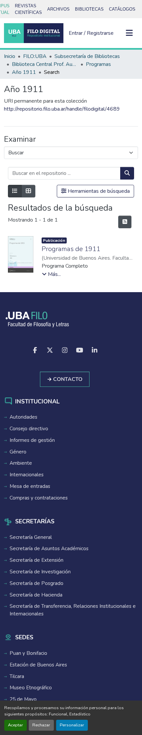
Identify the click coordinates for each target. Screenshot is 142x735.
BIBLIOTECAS (89, 9)
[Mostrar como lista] (15, 191)
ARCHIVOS (58, 9)
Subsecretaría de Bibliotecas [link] (87, 56)
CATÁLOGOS (122, 9)
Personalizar (72, 725)
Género (18, 451)
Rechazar (41, 725)
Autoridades (23, 417)
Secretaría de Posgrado (36, 583)
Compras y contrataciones (39, 498)
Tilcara (17, 676)
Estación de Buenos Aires (38, 664)
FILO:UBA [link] (35, 56)
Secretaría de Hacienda (36, 595)
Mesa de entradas (30, 486)
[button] (33, 33)
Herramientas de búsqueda (98, 191)
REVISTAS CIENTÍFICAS (28, 9)
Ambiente (21, 463)
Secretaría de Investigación (40, 571)
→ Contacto (65, 379)
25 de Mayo (23, 699)
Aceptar (15, 725)
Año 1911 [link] (24, 72)
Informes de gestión (32, 440)
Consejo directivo (29, 428)
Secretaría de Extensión (36, 560)
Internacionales (27, 474)
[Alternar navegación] (129, 33)
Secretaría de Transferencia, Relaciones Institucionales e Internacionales (73, 610)
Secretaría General (31, 537)
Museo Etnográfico (31, 687)
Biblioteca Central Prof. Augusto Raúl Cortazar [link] (45, 64)
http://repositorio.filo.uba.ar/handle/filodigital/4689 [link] (62, 109)
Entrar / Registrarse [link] (91, 33)
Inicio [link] (9, 56)
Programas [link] (98, 64)
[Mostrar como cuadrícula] (28, 191)
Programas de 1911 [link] (71, 248)
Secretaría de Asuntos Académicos (49, 548)
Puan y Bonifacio (28, 653)
